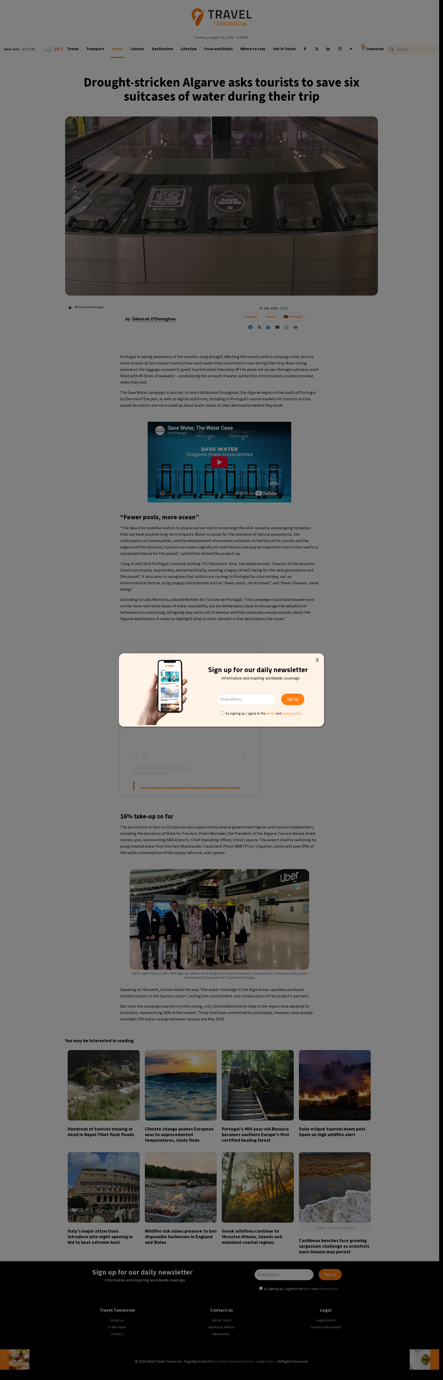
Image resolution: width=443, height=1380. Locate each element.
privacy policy (291, 713)
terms (270, 713)
